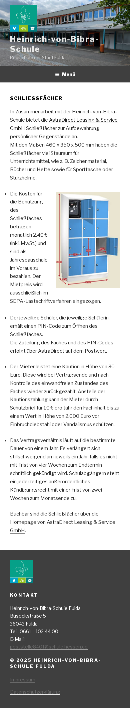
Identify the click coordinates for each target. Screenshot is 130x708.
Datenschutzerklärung (35, 692)
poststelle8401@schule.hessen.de (49, 646)
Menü (68, 74)
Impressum (22, 679)
